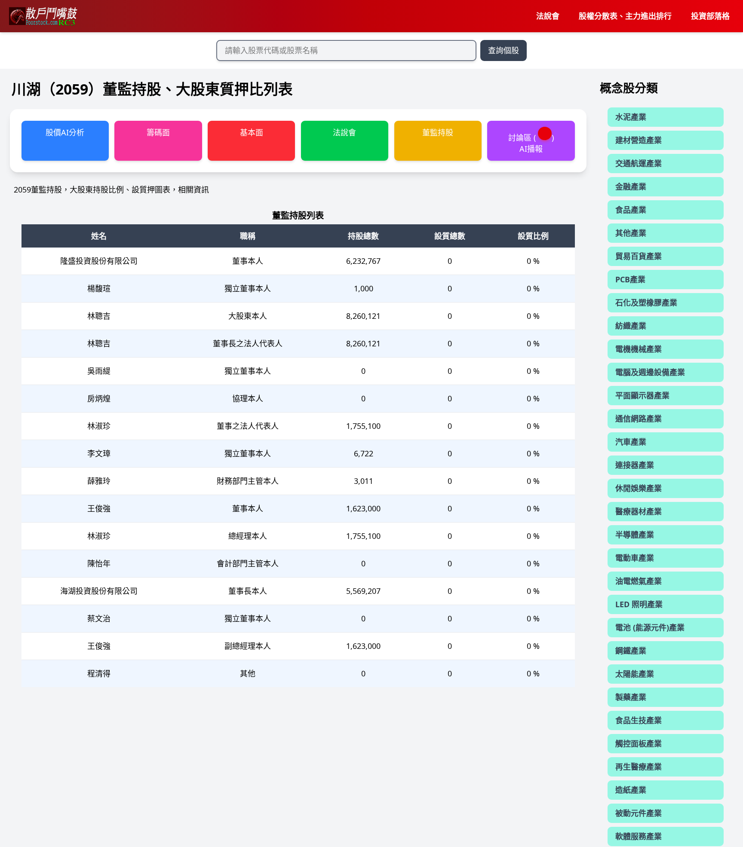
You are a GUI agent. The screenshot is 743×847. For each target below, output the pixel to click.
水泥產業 (630, 117)
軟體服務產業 (638, 836)
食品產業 (630, 210)
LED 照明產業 (639, 604)
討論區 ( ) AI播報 (531, 143)
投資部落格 (710, 16)
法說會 (547, 16)
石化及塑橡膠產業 (646, 302)
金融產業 (630, 186)
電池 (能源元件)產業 (650, 627)
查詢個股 (503, 50)
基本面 (251, 132)
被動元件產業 (638, 813)
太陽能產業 (634, 674)
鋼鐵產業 (630, 650)
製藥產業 (630, 697)
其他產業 (630, 233)
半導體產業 (634, 534)
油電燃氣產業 (638, 581)
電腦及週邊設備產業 (650, 372)
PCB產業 (630, 279)
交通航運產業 (638, 163)
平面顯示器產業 (642, 395)
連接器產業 (634, 465)
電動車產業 (634, 558)
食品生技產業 (638, 720)
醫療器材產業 (638, 511)
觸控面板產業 (638, 743)
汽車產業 (630, 442)
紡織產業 (630, 326)
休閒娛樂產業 (638, 488)
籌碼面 (158, 132)
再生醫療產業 (638, 766)
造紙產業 (630, 790)
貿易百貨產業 (638, 256)
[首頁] (42, 16)
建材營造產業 (638, 140)
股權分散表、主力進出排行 (625, 16)
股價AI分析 (65, 132)
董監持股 (437, 132)
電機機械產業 (638, 349)
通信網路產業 (638, 418)
